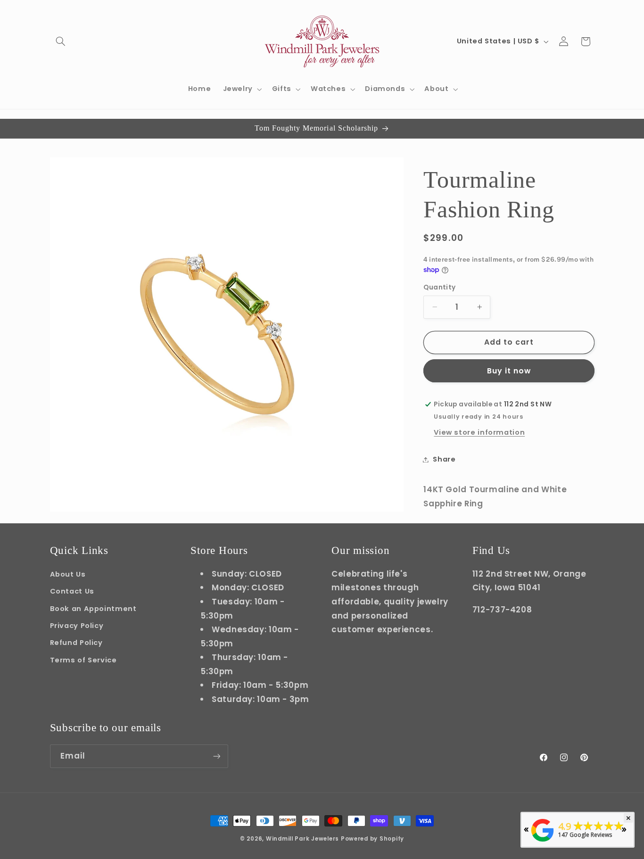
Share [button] (444, 459)
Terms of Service (83, 660)
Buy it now (509, 370)
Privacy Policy (77, 625)
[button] (61, 41)
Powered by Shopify (372, 838)
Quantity (439, 287)
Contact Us (72, 591)
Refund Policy (76, 642)
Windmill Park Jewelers (302, 838)
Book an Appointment (93, 608)
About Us (68, 574)
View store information (479, 432)
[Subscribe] (216, 756)
